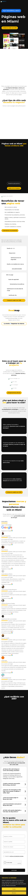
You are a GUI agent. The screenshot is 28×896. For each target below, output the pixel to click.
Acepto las (14, 856)
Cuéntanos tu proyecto (10, 230)
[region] (14, 885)
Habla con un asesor (14, 188)
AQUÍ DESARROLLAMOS (11, 10)
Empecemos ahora (14, 393)
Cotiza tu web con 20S (10, 28)
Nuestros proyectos (14, 183)
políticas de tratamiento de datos (16, 856)
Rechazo (14, 893)
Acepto (14, 889)
